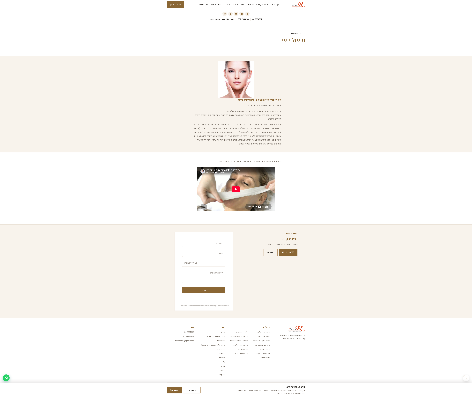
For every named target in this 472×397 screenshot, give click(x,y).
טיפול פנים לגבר (264, 336)
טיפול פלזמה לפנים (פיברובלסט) (213, 345)
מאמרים (222, 358)
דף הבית (302, 33)
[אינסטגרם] (241, 14)
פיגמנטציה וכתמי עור (262, 345)
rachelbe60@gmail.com (184, 340)
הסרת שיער (221, 349)
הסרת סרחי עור (242, 349)
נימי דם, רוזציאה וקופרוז (239, 336)
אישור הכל (174, 390)
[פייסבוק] (247, 14)
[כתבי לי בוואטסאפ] (6, 377)
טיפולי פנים (221, 340)
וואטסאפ (270, 252)
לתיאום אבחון (175, 4)
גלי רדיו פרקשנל (242, 332)
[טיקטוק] (230, 14)
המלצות (222, 353)
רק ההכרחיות (192, 390)
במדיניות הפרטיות (283, 393)
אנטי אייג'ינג (265, 358)
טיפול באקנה (265, 349)
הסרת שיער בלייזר (241, 353)
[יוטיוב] (236, 14)
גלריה (223, 362)
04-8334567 (257, 19)
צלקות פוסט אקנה (263, 353)
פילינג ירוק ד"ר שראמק (261, 340)
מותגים (222, 370)
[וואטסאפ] (224, 14)
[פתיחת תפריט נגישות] (466, 378)
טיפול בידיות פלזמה (241, 345)
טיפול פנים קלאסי (263, 332)
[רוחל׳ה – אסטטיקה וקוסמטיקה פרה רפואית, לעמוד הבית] (298, 5)
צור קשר (222, 375)
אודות (223, 366)
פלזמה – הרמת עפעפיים (239, 340)
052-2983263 (243, 19)
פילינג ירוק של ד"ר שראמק (215, 336)
